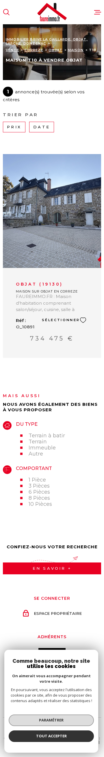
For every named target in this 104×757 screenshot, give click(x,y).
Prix (14, 127)
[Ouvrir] (6, 12)
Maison (76, 50)
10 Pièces (40, 504)
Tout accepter (51, 736)
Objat (55, 50)
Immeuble (42, 448)
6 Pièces (39, 492)
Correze (34, 50)
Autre (36, 454)
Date (41, 127)
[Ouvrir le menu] (97, 12)
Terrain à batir (47, 435)
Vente (12, 50)
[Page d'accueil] (52, 12)
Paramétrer (51, 720)
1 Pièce (37, 480)
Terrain (38, 441)
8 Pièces (39, 498)
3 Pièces (39, 486)
